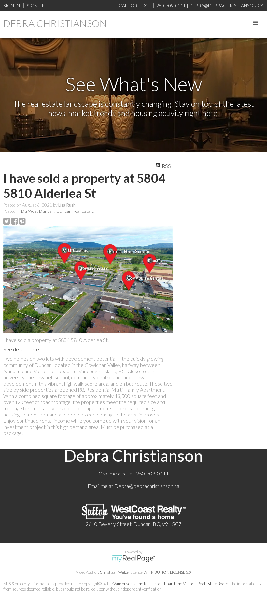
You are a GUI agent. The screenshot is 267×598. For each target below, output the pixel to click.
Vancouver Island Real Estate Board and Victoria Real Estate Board (170, 583)
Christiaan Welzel (115, 572)
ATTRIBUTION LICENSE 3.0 (167, 572)
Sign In (11, 5)
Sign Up (35, 5)
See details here (21, 349)
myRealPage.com (134, 558)
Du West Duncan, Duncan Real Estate (57, 211)
